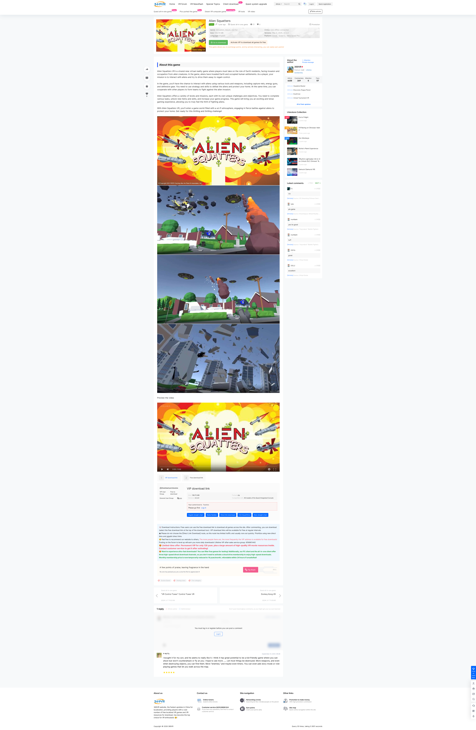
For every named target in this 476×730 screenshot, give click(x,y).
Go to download (219, 42)
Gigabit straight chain (195, 515)
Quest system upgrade (256, 4)
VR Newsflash (196, 4)
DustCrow (293, 94)
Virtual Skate (303, 260)
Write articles (316, 11)
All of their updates (304, 104)
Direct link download (228, 515)
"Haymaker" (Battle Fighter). (309, 229)
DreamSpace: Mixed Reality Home (311, 214)
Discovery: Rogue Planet (299, 90)
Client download (232, 3)
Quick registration (325, 4)
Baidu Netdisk (212, 515)
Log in (312, 4)
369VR (170, 726)
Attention (307, 60)
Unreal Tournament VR (298, 98)
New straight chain (260, 515)
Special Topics (213, 4)
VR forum (182, 4)
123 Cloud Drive (244, 515)
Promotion (316, 24)
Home (172, 4)
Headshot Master (296, 86)
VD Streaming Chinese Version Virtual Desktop (315, 198)
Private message (308, 62)
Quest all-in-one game (239, 24)
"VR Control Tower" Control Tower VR (177, 594)
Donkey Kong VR (268, 594)
